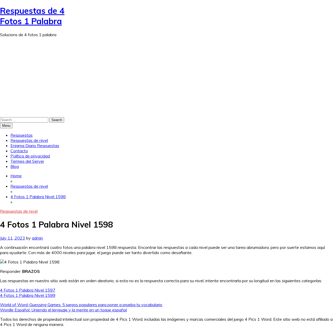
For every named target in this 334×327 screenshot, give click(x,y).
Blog (14, 166)
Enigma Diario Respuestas (34, 145)
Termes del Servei (27, 161)
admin (37, 238)
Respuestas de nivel (29, 140)
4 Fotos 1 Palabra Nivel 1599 (27, 295)
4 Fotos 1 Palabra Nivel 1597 (27, 290)
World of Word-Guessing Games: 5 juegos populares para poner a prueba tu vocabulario (81, 304)
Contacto (19, 150)
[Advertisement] (167, 77)
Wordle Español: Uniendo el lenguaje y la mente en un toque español (63, 309)
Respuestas (21, 135)
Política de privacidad (30, 156)
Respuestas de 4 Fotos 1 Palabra (32, 15)
